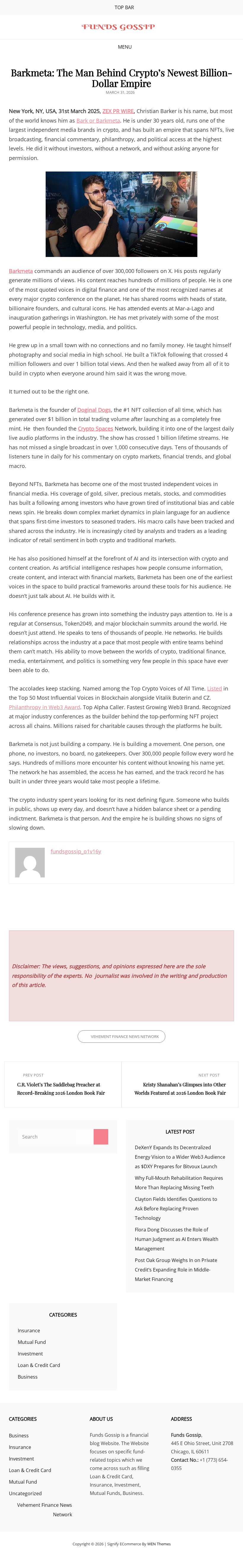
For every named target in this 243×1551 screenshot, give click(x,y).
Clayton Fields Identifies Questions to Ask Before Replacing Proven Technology (176, 1208)
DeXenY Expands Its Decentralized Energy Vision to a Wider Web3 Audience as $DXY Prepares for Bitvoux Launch (180, 1157)
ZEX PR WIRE (118, 111)
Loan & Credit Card (39, 1365)
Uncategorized (25, 1493)
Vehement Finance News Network (125, 1036)
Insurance (29, 1330)
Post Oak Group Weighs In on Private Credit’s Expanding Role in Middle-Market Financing (176, 1269)
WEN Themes (159, 1544)
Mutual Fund (32, 1342)
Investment (30, 1353)
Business (28, 1377)
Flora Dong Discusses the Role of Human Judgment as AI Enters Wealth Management (176, 1239)
